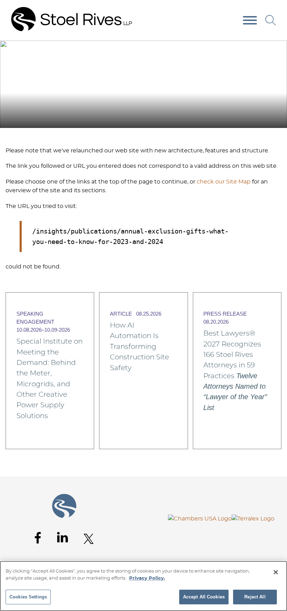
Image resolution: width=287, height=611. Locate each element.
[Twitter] (89, 539)
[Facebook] (38, 538)
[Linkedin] (62, 537)
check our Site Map (224, 182)
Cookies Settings (28, 596)
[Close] (276, 572)
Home (259, 48)
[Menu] (249, 20)
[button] (277, 48)
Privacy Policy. (147, 578)
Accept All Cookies (204, 596)
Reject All (254, 596)
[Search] (270, 20)
